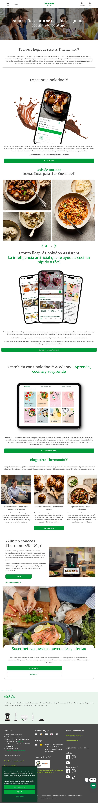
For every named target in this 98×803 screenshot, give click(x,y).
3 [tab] (52, 246)
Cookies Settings (19, 796)
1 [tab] (46, 246)
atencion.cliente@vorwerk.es (16, 751)
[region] (19, 784)
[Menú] (49, 761)
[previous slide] (42, 246)
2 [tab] (49, 246)
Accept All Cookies (19, 787)
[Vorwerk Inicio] (49, 4)
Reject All (19, 792)
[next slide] (55, 246)
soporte (20, 741)
